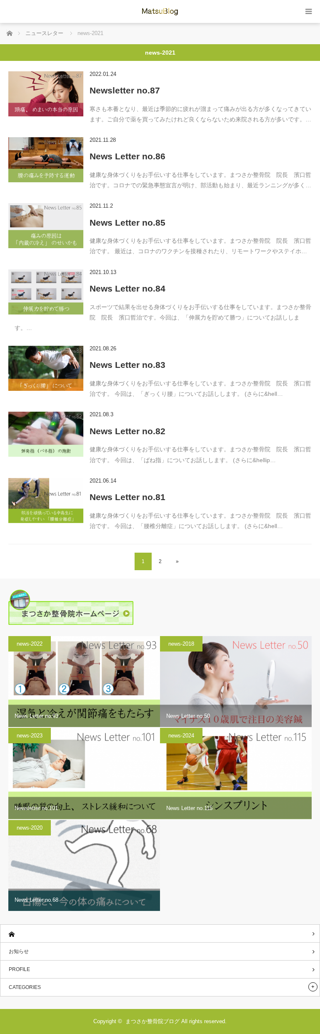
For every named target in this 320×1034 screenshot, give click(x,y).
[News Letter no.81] (45, 500)
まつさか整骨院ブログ (152, 1021)
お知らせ (19, 951)
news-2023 (29, 735)
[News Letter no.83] (45, 368)
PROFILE (19, 969)
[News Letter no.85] (45, 225)
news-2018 (181, 644)
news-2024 (181, 735)
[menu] (308, 11)
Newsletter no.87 (125, 90)
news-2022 (29, 644)
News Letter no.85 (127, 222)
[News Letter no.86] (45, 159)
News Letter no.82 (127, 431)
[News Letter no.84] (45, 291)
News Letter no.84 (127, 288)
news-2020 (29, 828)
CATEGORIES (25, 987)
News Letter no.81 (127, 497)
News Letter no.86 (127, 156)
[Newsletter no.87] (45, 93)
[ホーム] (160, 934)
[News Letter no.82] (45, 434)
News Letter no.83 (127, 365)
